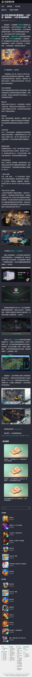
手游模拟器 (20, 25)
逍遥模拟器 (27, 655)
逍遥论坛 (4, 653)
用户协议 (13, 675)
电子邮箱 (4, 658)
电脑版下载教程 (14, 10)
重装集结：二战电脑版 (16, 251)
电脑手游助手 (12, 660)
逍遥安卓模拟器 (7, 2)
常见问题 (17, 6)
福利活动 (3, 10)
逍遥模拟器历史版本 (19, 661)
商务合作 (4, 660)
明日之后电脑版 (19, 651)
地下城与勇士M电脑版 (19, 658)
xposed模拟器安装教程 (19, 666)
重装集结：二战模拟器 (13, 340)
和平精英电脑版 (19, 654)
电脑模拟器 (12, 653)
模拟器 (22, 27)
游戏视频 (4, 656)
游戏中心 (26, 649)
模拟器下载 (12, 658)
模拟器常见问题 (12, 655)
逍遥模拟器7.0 (27, 657)
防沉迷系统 (17, 675)
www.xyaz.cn (18, 429)
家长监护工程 (24, 675)
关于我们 (26, 653)
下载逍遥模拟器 (5, 649)
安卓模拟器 (16, 36)
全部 (2, 6)
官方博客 (4, 654)
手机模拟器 (11, 39)
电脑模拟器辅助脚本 (19, 669)
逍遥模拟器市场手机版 (19, 663)
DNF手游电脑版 (19, 656)
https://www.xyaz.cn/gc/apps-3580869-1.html (15, 435)
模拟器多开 (12, 657)
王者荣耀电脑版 (19, 649)
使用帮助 (9, 6)
